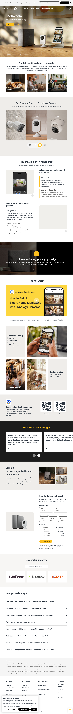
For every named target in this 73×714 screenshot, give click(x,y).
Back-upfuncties (10, 687)
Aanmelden (24, 693)
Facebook (60, 689)
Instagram (60, 697)
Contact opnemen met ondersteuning (43, 686)
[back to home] (9, 9)
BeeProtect (24, 690)
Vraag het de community (44, 689)
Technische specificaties (9, 695)
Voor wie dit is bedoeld (9, 691)
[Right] (38, 455)
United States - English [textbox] (45, 2)
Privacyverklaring (30, 703)
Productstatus (41, 694)
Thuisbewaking (25, 687)
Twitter (59, 692)
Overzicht (8, 685)
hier (60, 106)
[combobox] (49, 2)
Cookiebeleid (8, 705)
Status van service (42, 692)
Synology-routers (11, 478)
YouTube (60, 694)
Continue (65, 2)
